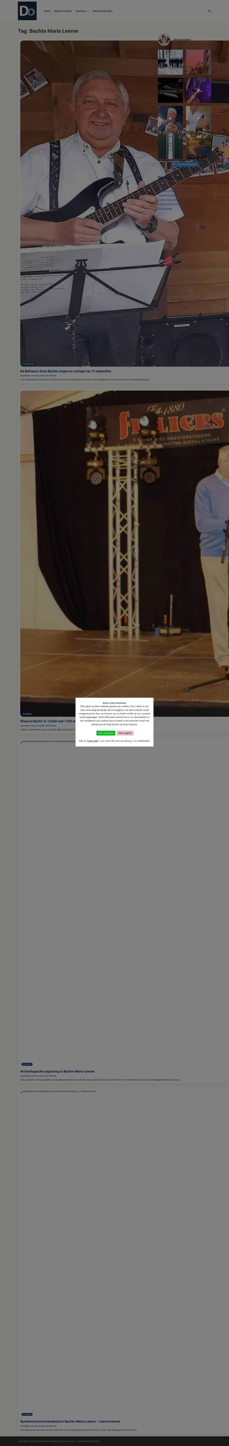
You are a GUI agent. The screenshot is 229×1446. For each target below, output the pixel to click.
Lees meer (93, 741)
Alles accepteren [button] (105, 733)
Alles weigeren (125, 733)
